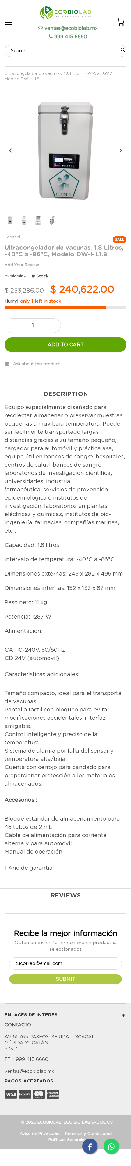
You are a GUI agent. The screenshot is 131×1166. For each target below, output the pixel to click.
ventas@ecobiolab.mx (71, 28)
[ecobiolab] (65, 14)
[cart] (120, 23)
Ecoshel (12, 237)
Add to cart (66, 344)
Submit (66, 979)
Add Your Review (22, 265)
